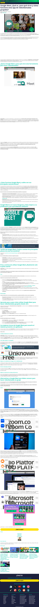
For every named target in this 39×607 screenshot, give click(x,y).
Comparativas (13, 600)
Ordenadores (25, 2)
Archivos (13, 603)
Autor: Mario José (3, 541)
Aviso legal (4, 602)
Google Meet (19, 534)
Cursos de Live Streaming (23, 601)
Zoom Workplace (8, 419)
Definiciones (19, 535)
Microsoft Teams (8, 495)
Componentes (33, 2)
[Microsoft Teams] (2, 497)
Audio (6, 2)
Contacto (4, 600)
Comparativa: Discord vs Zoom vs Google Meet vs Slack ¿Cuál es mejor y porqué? (14, 555)
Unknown (21, 353)
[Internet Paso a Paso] (4, 1)
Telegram (33, 285)
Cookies (4, 603)
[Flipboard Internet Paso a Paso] (15, 590)
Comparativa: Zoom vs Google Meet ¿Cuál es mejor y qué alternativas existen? (4, 570)
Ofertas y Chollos (14, 602)
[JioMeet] (2, 461)
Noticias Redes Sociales (32, 599)
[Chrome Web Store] (2, 352)
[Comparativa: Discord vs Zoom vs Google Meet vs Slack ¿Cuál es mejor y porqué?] (14, 550)
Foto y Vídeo (9, 2)
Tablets (37, 2)
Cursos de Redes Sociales (23, 599)
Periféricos (29, 2)
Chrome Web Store (8, 351)
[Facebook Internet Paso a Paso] (10, 586)
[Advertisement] (19, 45)
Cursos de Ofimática (22, 602)
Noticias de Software (31, 603)
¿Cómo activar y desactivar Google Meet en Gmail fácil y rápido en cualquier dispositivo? (33, 556)
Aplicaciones (19, 533)
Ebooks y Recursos (22, 603)
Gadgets (16, 2)
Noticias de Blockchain (32, 600)
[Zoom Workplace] (2, 421)
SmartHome (22, 2)
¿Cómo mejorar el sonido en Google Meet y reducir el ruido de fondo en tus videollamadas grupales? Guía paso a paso (4, 557)
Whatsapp (29, 285)
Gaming (19, 2)
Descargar (37, 352)
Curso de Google (19, 536)
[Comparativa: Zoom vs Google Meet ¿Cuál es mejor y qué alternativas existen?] (5, 564)
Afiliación (4, 599)
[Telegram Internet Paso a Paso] (23, 586)
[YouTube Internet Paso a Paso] (19, 586)
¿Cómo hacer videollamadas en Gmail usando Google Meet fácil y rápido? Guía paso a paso (24, 556)
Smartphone (12, 2)
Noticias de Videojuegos (32, 601)
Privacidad (4, 601)
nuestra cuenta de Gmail (28, 286)
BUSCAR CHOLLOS (3, 2)
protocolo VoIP (4, 198)
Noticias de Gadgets (31, 602)
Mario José (4, 12)
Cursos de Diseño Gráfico (23, 600)
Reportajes (13, 601)
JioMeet (6, 460)
